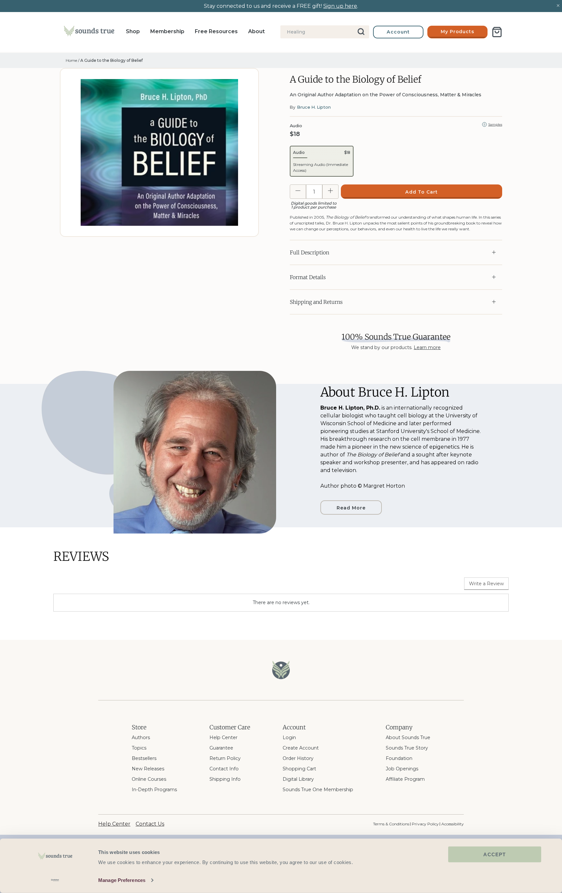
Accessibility (452, 823)
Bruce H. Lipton (314, 107)
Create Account (301, 748)
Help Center (223, 737)
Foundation (399, 758)
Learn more (427, 347)
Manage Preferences (121, 880)
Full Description (309, 252)
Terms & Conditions (391, 823)
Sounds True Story (407, 748)
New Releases (148, 769)
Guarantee (221, 748)
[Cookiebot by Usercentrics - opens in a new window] (55, 880)
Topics (139, 748)
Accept (494, 854)
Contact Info (224, 769)
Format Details (308, 277)
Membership (167, 31)
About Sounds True (408, 737)
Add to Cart (421, 192)
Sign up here (340, 6)
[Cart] (496, 32)
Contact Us (150, 824)
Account (398, 32)
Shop (133, 31)
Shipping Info (225, 779)
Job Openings (402, 769)
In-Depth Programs (154, 789)
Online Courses (149, 779)
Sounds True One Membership (318, 789)
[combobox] (324, 31)
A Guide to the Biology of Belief (111, 60)
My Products (458, 31)
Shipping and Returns (316, 302)
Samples (495, 124)
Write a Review (486, 584)
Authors (141, 737)
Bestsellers (144, 758)
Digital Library (298, 779)
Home (71, 60)
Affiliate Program (405, 779)
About (256, 31)
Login (289, 737)
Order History (298, 758)
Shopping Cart (299, 769)
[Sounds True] (89, 32)
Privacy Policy (425, 823)
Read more (351, 508)
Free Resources (216, 31)
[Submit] (361, 31)
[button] (322, 161)
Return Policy (225, 758)
